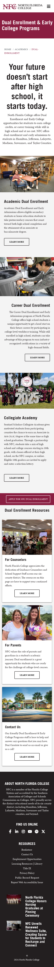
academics (21, 49)
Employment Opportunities (27, 859)
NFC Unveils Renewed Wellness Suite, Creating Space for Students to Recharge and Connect (36, 934)
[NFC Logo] (22, 7)
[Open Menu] (48, 7)
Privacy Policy (27, 873)
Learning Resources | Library (27, 863)
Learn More (16, 241)
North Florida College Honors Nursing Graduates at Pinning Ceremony (36, 906)
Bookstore (27, 849)
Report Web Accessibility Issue (27, 882)
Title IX (27, 868)
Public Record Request (27, 877)
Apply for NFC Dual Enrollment (28, 499)
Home (7, 49)
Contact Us (27, 854)
